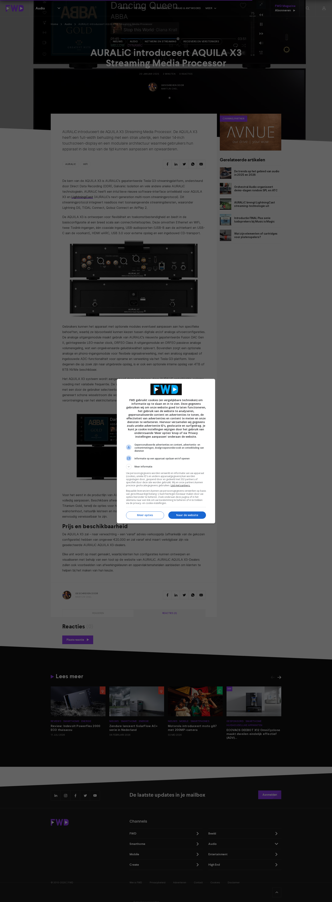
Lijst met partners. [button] (180, 485)
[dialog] (166, 451)
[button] (166, 466)
